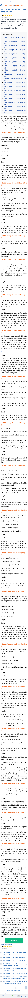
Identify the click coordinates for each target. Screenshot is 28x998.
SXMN (8, 990)
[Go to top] (26, 987)
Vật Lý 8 (11, 5)
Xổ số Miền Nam (15, 990)
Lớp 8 (5, 5)
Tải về (15, 940)
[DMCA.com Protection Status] (14, 994)
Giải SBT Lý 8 (19, 5)
